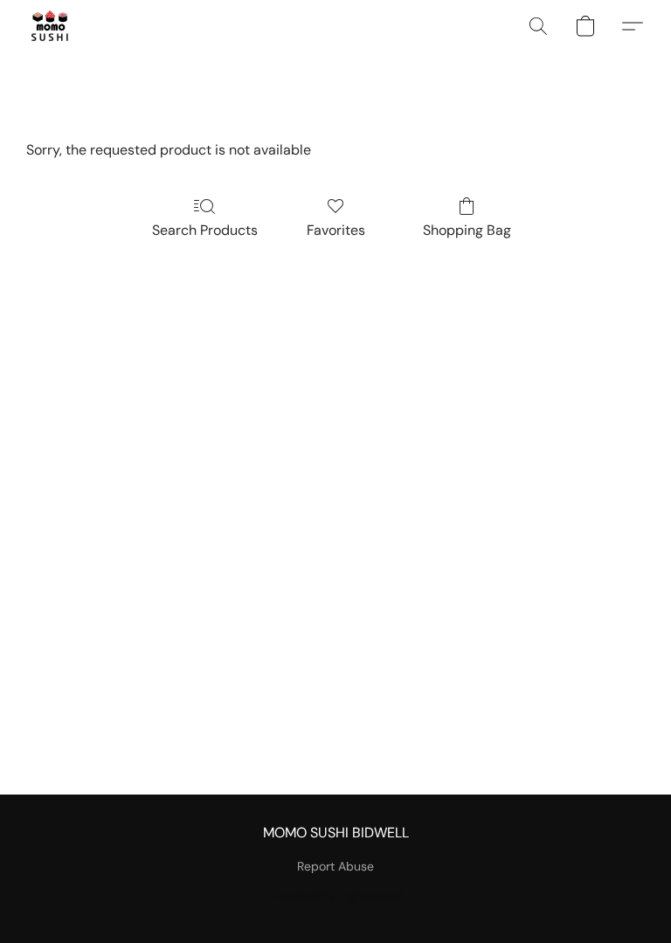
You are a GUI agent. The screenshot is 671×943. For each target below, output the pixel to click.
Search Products (205, 230)
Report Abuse (335, 866)
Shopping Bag (467, 230)
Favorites (336, 230)
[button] (50, 26)
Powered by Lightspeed (336, 896)
